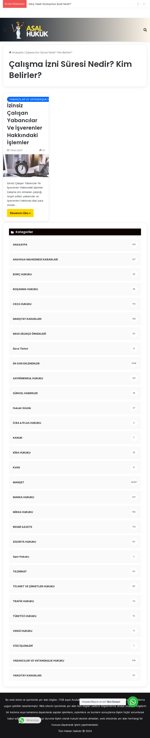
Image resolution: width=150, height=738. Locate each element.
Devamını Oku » (20, 213)
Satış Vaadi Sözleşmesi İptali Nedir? (50, 3)
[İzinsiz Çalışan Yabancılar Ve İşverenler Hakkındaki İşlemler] (26, 165)
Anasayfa (17, 52)
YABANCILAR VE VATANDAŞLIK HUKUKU (33, 99)
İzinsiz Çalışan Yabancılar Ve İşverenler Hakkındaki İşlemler (24, 124)
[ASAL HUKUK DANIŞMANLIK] (30, 30)
